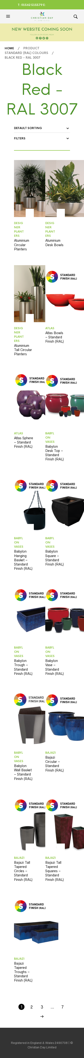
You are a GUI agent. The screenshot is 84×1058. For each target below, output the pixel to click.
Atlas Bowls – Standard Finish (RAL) (54, 337)
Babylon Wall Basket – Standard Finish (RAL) (23, 772)
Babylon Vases (50, 438)
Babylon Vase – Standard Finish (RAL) (54, 667)
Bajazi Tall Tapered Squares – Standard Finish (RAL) (54, 871)
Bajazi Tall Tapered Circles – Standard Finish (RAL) (23, 871)
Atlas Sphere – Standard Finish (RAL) (23, 442)
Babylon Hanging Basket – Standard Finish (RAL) (23, 560)
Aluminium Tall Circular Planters (23, 350)
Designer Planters (19, 229)
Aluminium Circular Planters (21, 245)
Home (9, 48)
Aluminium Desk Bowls (54, 243)
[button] (8, 16)
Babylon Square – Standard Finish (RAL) (54, 558)
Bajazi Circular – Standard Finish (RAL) (54, 764)
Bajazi (50, 753)
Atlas (49, 328)
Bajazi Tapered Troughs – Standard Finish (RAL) (23, 972)
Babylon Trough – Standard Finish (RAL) (23, 667)
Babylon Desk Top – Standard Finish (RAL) (54, 453)
